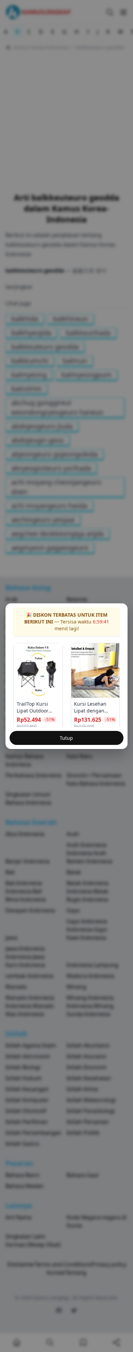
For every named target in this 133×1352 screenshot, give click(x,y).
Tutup (66, 738)
